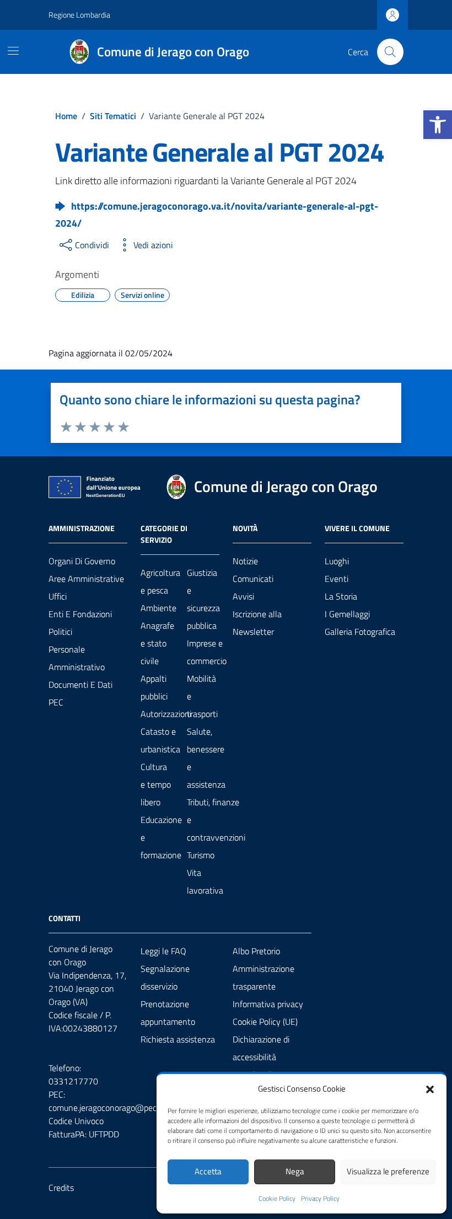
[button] (429, 1088)
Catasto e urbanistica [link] (160, 740)
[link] (437, 124)
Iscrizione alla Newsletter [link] (257, 622)
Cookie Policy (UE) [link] (265, 1021)
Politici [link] (60, 631)
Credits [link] (61, 1187)
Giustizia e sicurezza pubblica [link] (203, 599)
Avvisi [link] (243, 596)
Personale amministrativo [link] (77, 658)
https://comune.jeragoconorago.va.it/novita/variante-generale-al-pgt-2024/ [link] (216, 215)
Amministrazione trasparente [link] (263, 977)
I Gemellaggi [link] (347, 614)
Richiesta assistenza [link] (178, 1039)
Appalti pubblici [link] (154, 687)
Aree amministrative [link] (86, 578)
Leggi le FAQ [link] (163, 951)
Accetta (208, 1171)
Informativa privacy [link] (268, 1004)
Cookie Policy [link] (277, 1199)
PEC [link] (56, 702)
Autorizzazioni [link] (166, 713)
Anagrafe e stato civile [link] (157, 643)
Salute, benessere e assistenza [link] (206, 758)
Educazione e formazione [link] (161, 837)
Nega (295, 1171)
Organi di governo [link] (82, 561)
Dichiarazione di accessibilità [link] (261, 1048)
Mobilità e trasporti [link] (202, 696)
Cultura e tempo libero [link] (156, 784)
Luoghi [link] (337, 561)
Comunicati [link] (253, 578)
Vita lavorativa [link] (205, 881)
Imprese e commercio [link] (207, 652)
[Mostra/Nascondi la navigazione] (13, 50)
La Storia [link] (341, 596)
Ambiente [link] (158, 607)
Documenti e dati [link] (80, 684)
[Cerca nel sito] (390, 52)
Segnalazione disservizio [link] (165, 977)
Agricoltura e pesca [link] (160, 581)
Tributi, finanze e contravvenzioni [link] (216, 819)
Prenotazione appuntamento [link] (168, 1012)
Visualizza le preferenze (388, 1171)
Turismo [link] (200, 855)
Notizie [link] (245, 561)
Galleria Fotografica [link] (360, 631)
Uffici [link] (58, 596)
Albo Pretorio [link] (256, 951)
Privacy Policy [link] (320, 1199)
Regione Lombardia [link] (79, 14)
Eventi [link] (336, 578)
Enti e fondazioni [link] (80, 614)
